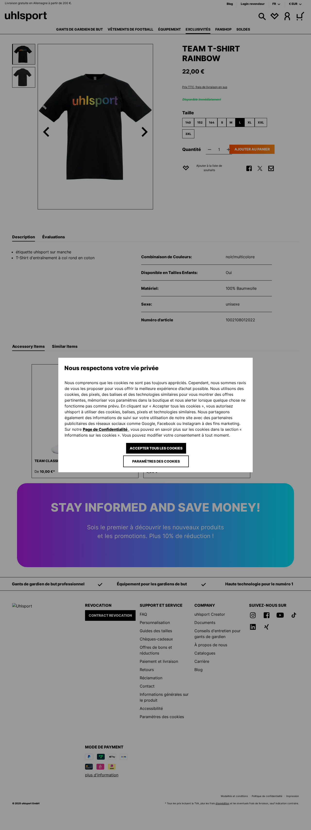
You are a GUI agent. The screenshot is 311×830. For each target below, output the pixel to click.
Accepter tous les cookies (156, 448)
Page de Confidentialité (105, 429)
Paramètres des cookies (156, 461)
